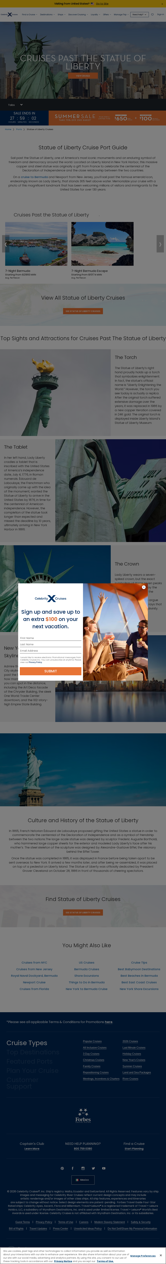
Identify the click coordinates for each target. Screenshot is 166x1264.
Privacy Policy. (35, 662)
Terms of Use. (105, 1261)
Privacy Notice (63, 1261)
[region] (83, 1255)
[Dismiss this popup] (143, 587)
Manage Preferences (143, 1256)
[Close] (160, 1255)
